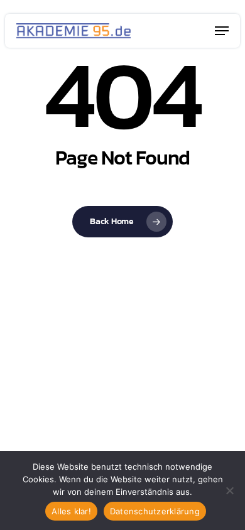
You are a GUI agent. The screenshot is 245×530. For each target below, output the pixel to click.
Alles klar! (71, 511)
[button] (222, 30)
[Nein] (229, 490)
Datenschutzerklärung (155, 511)
